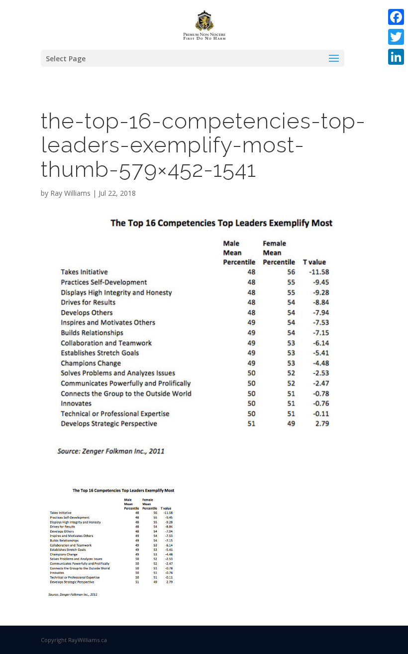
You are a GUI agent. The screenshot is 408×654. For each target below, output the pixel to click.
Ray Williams (70, 193)
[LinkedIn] (396, 57)
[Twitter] (396, 37)
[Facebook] (396, 17)
